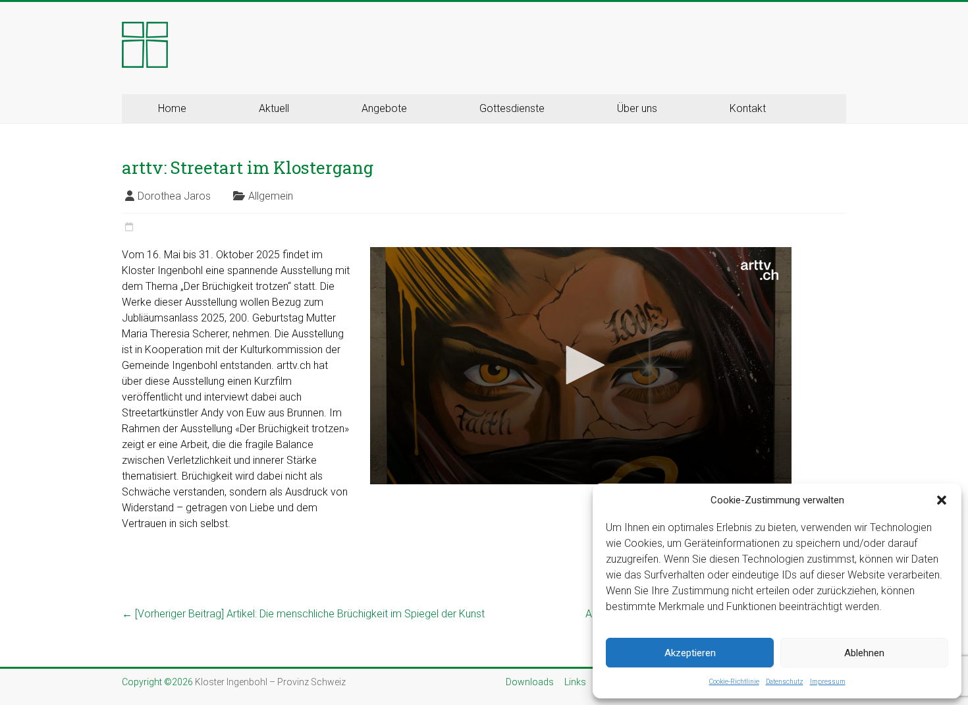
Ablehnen (864, 653)
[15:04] (129, 227)
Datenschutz (784, 681)
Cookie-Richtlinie (734, 681)
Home (172, 108)
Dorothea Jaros (174, 196)
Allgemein (270, 196)
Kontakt (748, 108)
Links (575, 682)
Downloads (530, 682)
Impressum (828, 681)
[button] (941, 500)
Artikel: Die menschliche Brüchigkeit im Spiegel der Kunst (303, 613)
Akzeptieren (690, 653)
